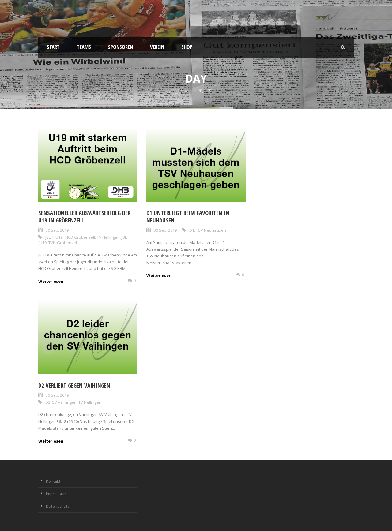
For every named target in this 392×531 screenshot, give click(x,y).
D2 (47, 402)
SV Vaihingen (64, 402)
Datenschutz (58, 506)
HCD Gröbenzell (80, 237)
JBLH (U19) (54, 237)
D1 (191, 230)
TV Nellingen (108, 237)
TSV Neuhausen (211, 230)
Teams (84, 46)
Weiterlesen (50, 281)
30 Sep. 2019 (57, 230)
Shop (186, 46)
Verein (157, 46)
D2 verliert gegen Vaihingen (74, 386)
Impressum (56, 493)
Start (53, 46)
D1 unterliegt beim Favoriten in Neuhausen (187, 217)
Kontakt (53, 481)
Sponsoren (120, 46)
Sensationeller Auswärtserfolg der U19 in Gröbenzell (84, 217)
